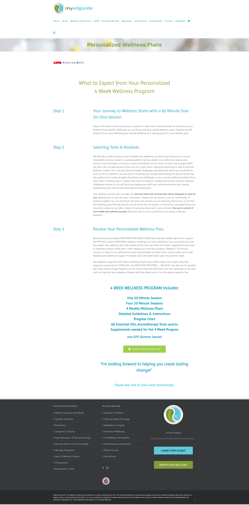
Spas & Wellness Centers (67, 456)
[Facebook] (103, 468)
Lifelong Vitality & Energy (116, 419)
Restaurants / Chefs (64, 468)
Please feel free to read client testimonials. (144, 385)
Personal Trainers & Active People (71, 443)
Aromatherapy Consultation (117, 443)
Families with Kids (64, 419)
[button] (54, 32)
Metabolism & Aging (114, 425)
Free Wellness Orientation (116, 437)
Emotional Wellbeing (114, 431)
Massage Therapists (64, 450)
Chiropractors (61, 462)
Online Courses (111, 450)
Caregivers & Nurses (65, 431)
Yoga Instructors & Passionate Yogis (73, 437)
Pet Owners (60, 425)
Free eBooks (110, 456)
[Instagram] (107, 468)
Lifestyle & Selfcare (113, 412)
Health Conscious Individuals (69, 412)
